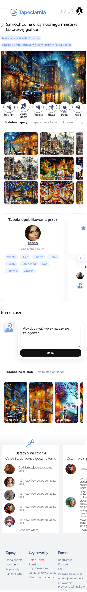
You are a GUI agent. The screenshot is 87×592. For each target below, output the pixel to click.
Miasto (11, 257)
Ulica (25, 257)
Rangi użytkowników (42, 577)
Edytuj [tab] (82, 122)
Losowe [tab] (68, 122)
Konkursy (12, 564)
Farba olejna (63, 45)
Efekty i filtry (43, 45)
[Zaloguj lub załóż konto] (79, 11)
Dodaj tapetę (14, 560)
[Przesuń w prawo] (80, 257)
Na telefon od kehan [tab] (51, 371)
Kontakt (63, 564)
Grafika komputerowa (16, 45)
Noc (44, 264)
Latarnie (12, 271)
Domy (35, 38)
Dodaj (50, 352)
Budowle (21, 38)
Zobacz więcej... (30, 530)
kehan (33, 243)
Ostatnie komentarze (43, 573)
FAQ (60, 569)
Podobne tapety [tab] (15, 122)
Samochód (29, 264)
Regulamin (65, 560)
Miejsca (7, 38)
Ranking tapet (14, 574)
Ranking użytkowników (38, 566)
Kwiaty (11, 264)
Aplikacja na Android (71, 578)
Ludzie (38, 257)
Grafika (29, 271)
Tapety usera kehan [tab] (45, 122)
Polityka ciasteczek (70, 574)
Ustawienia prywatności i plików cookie (71, 586)
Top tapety (13, 569)
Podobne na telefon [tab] (18, 371)
